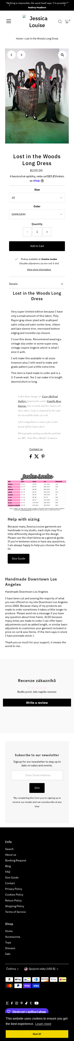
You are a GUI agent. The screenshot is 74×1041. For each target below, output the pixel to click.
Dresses (10, 948)
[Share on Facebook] (31, 457)
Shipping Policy (14, 906)
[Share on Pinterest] (43, 457)
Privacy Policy (13, 889)
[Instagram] (16, 1003)
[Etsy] (7, 1003)
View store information (39, 269)
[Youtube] (36, 1003)
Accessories (12, 937)
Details (13, 284)
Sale (7, 954)
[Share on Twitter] (36, 457)
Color (37, 206)
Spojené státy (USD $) (42, 969)
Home (19, 38)
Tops (8, 942)
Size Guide (18, 558)
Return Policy (13, 900)
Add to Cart (37, 246)
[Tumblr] (31, 1003)
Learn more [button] (43, 1023)
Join (37, 788)
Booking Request (15, 860)
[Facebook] (12, 1003)
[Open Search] (60, 21)
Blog (8, 866)
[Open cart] (67, 21)
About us (10, 854)
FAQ (7, 872)
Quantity (37, 224)
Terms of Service (15, 912)
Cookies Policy (14, 894)
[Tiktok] (26, 1003)
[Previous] (9, 5)
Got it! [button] (37, 1034)
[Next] (64, 5)
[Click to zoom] (62, 54)
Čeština (11, 969)
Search (9, 849)
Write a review (37, 703)
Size (37, 189)
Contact (10, 883)
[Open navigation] (8, 22)
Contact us (36, 449)
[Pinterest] (22, 1003)
